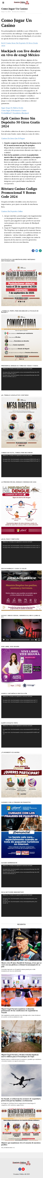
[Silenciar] (36, 640)
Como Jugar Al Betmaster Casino (13, 110)
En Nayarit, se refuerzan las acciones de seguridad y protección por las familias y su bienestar (21, 1100)
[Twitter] (36, 250)
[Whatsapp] (40, 250)
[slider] (19, 639)
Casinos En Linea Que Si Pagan (13, 138)
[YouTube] (23, 1169)
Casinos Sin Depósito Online (12, 211)
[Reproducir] (4, 640)
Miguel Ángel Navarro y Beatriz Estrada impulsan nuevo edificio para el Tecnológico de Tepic (20, 1055)
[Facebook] (33, 250)
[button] (22, 630)
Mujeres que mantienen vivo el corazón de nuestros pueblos (21, 1144)
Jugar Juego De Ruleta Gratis (12, 108)
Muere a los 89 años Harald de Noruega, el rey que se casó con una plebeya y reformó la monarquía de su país (21, 965)
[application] (21, 379)
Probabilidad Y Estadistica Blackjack (15, 113)
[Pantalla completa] (39, 640)
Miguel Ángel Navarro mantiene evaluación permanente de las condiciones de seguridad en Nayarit (19, 1010)
